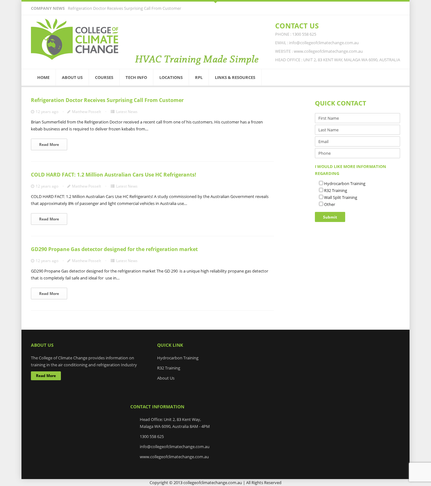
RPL (199, 77)
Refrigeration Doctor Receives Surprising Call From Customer (124, 8)
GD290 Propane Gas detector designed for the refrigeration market (114, 249)
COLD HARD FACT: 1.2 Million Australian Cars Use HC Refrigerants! (113, 174)
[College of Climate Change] (75, 39)
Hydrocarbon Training (177, 358)
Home (43, 77)
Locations (171, 77)
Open (215, 1)
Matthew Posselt (86, 111)
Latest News (127, 111)
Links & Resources (235, 77)
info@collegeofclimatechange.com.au (175, 446)
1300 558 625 (152, 436)
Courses (104, 77)
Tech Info (136, 77)
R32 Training (168, 368)
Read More (49, 144)
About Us (72, 77)
